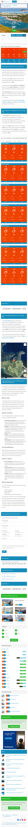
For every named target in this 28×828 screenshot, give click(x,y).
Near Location (19, 35)
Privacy (3, 824)
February (7, 655)
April (7, 661)
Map (14, 30)
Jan (3, 563)
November (8, 683)
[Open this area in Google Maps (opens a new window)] (3, 377)
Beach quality (4, 530)
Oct (25, 49)
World (3, 5)
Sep (19, 49)
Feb (6, 563)
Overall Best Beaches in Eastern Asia (9, 576)
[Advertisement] (14, 294)
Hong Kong (14, 5)
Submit (4, 551)
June (7, 667)
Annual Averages (5, 649)
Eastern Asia (8, 5)
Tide (15, 141)
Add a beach (14, 824)
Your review (4, 538)
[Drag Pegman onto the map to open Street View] (25, 375)
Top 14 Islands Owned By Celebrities (14, 780)
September (8, 677)
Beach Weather (10, 822)
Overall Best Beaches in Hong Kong (9, 573)
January (7, 651)
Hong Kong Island (7, 6)
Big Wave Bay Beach (14, 695)
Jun (3, 49)
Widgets (7, 824)
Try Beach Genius (14, 726)
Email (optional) (5, 525)
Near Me (13, 35)
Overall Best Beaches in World (8, 579)
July (6, 671)
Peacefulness (17, 534)
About (15, 822)
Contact (20, 822)
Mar (9, 563)
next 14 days (22, 102)
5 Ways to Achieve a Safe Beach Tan (14, 784)
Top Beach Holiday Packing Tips (13, 768)
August (7, 674)
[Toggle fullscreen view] (25, 344)
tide (15, 102)
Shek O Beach (13, 699)
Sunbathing (4, 534)
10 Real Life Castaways (11, 772)
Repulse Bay (12, 707)
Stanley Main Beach (14, 703)
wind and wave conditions (8, 337)
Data (17, 822)
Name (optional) (5, 520)
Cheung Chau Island (16, 308)
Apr (12, 563)
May (15, 563)
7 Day (3, 140)
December (8, 686)
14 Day (19, 141)
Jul (8, 49)
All (24, 35)
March (7, 658)
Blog (3, 751)
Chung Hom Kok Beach (15, 711)
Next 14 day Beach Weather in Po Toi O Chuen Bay (13, 316)
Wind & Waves (9, 141)
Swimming (17, 530)
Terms (24, 822)
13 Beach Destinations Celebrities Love (14, 792)
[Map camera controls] (25, 370)
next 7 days (18, 100)
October (7, 680)
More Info (14, 640)
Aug (14, 49)
